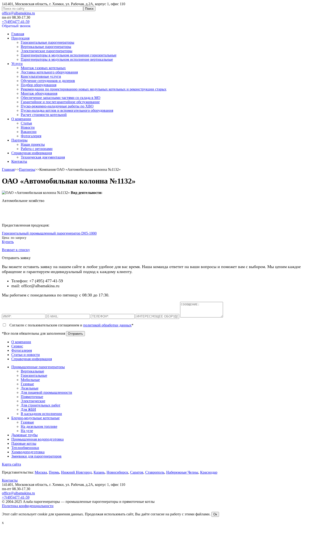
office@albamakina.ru (18, 13)
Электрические (33, 401)
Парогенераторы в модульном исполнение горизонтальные (68, 55)
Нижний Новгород (76, 472)
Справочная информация (31, 153)
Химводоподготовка (28, 452)
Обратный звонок (16, 26)
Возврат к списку (16, 250)
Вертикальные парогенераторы (46, 47)
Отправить (75, 333)
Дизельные (29, 388)
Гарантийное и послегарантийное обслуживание (60, 102)
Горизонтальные (34, 375)
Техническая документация (43, 157)
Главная (17, 34)
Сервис (17, 346)
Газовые (27, 384)
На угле (27, 431)
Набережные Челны (182, 472)
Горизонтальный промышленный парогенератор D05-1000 (49, 233)
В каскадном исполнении (41, 414)
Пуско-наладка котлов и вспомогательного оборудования (67, 110)
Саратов (136, 472)
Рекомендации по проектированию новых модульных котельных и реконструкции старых (93, 89)
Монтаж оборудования (39, 93)
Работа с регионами (37, 149)
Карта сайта (11, 464)
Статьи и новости (25, 355)
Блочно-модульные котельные (35, 418)
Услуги (17, 64)
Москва (41, 472)
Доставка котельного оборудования (49, 72)
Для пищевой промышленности (46, 392)
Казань (99, 472)
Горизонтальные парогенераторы (47, 42)
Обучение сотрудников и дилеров (48, 81)
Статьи (26, 123)
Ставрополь (154, 472)
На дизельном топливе (39, 426)
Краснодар (208, 472)
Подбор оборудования (38, 85)
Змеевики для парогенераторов (36, 456)
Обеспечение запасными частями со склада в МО (60, 98)
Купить (8, 242)
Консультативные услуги (41, 76)
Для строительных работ (40, 405)
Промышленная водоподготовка (37, 439)
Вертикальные (32, 371)
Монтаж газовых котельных (43, 68)
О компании (21, 119)
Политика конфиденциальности (28, 506)
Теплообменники (25, 448)
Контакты (19, 161)
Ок (215, 514)
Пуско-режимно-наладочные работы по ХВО (57, 106)
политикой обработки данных (107, 325)
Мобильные (30, 380)
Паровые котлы (23, 443)
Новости (28, 127)
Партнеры (19, 140)
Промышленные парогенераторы (38, 367)
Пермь (54, 472)
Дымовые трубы (24, 435)
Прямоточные (32, 397)
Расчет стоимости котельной (44, 115)
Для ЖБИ (28, 409)
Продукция (20, 38)
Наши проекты (33, 144)
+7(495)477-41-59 (15, 22)
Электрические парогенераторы (46, 51)
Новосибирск (117, 472)
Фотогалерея (31, 136)
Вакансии (29, 132)
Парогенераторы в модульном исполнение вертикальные (67, 59)
